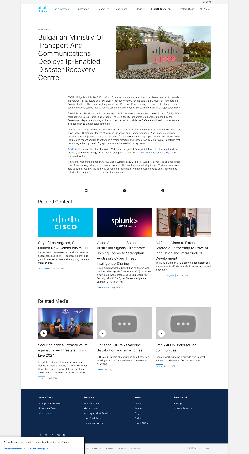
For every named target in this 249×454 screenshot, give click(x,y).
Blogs (139, 8)
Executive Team (47, 408)
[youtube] (58, 435)
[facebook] (40, 435)
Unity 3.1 (168, 152)
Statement (110, 448)
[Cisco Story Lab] (160, 9)
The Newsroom (61, 8)
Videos (138, 403)
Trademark (135, 448)
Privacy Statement (13, 448)
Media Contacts (92, 408)
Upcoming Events (93, 423)
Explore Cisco (186, 8)
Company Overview (50, 403)
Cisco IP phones (147, 152)
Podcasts (139, 418)
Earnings (178, 403)
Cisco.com (45, 413)
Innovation (83, 8)
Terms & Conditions (93, 448)
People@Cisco (142, 423)
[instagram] (64, 435)
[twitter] (46, 435)
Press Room (120, 8)
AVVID (71, 149)
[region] (42, 445)
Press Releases (92, 403)
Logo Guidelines (92, 418)
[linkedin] (52, 435)
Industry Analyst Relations (97, 413)
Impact (101, 8)
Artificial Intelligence (165, 275)
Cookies (122, 448)
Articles (139, 408)
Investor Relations (182, 408)
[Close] (81, 440)
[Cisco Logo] (43, 9)
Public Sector (45, 268)
